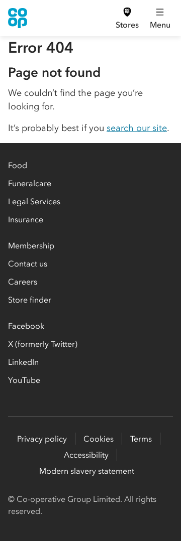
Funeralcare (29, 183)
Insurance (25, 219)
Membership (31, 245)
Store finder (29, 300)
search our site (137, 127)
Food (17, 165)
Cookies (98, 439)
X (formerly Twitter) (42, 344)
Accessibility (86, 455)
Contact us (27, 263)
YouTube (24, 380)
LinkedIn (23, 362)
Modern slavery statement (86, 471)
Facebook (26, 326)
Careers (22, 282)
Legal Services (34, 201)
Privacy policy (42, 439)
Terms (141, 439)
